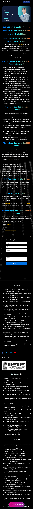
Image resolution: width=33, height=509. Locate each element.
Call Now (18, 227)
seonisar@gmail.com (10, 230)
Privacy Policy (5, 357)
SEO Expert (11, 159)
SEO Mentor (8, 203)
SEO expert (20, 44)
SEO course (27, 203)
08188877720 (11, 227)
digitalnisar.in (10, 224)
